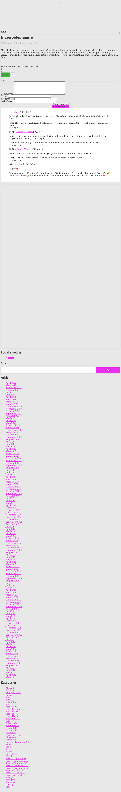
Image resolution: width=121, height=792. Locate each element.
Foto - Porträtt (13, 718)
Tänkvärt (10, 782)
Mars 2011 (11, 677)
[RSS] (13, 358)
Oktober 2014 (12, 576)
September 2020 (14, 413)
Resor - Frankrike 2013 (17, 765)
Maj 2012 (10, 644)
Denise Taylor (23, 149)
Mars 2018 (11, 479)
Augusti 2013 (12, 609)
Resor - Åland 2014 (15, 775)
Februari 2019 (12, 453)
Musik (9, 751)
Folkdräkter (11, 702)
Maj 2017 (10, 503)
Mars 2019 (11, 451)
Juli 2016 (10, 526)
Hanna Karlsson (24, 132)
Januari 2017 (12, 512)
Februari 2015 (12, 566)
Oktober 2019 (12, 435)
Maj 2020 (10, 418)
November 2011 (13, 658)
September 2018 (14, 465)
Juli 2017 (10, 498)
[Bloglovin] (11, 358)
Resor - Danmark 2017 (17, 761)
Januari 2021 (12, 404)
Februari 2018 (12, 482)
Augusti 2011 (12, 665)
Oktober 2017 (12, 491)
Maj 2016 (10, 531)
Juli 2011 (10, 668)
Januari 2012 (12, 654)
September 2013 (14, 606)
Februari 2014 (12, 595)
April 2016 (11, 533)
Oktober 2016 (12, 519)
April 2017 (11, 505)
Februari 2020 (13, 425)
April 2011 (11, 675)
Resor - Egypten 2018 (16, 763)
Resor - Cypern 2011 (16, 758)
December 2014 (13, 571)
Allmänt (10, 688)
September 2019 (14, 437)
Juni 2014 (10, 585)
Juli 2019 (10, 442)
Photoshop (11, 754)
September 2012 (14, 635)
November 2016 (14, 517)
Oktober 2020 (13, 411)
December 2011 (13, 656)
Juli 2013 (10, 611)
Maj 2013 (10, 616)
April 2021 (11, 397)
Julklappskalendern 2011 (18, 742)
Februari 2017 (12, 510)
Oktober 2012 (12, 632)
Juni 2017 (10, 500)
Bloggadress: (7, 99)
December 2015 (13, 543)
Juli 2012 (10, 639)
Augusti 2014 (12, 581)
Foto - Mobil (12, 714)
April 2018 (11, 477)
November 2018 (14, 460)
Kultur (9, 744)
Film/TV (10, 700)
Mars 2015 (11, 564)
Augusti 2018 (12, 468)
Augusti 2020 (12, 416)
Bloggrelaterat (13, 692)
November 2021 (14, 387)
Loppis (9, 747)
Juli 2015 (10, 555)
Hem (3, 31)
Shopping (11, 777)
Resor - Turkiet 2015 (16, 770)
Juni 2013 (10, 613)
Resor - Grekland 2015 (17, 768)
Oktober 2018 (12, 463)
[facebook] (9, 358)
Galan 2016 (11, 730)
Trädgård (10, 780)
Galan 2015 (11, 728)
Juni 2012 (10, 642)
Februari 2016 (12, 538)
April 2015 (11, 562)
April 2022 (11, 383)
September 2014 (14, 578)
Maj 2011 (10, 672)
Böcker (9, 695)
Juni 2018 (10, 472)
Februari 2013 (12, 623)
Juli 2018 (10, 470)
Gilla (7, 74)
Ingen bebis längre (17, 37)
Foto (8, 704)
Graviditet (11, 732)
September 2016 (14, 522)
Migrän (9, 749)
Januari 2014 (12, 597)
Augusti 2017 (12, 496)
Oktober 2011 (12, 661)
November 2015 (14, 545)
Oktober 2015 (12, 548)
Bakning (10, 690)
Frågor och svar (14, 723)
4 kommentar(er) (28, 43)
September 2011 (14, 663)
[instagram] (6, 358)
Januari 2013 (12, 625)
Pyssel (9, 756)
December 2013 (13, 599)
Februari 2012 (12, 651)
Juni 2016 (10, 529)
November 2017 (13, 489)
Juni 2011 (10, 670)
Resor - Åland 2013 (15, 773)
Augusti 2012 (12, 637)
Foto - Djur (11, 707)
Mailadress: (7, 101)
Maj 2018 (10, 475)
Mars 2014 (11, 592)
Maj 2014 (10, 588)
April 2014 (11, 590)
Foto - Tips (11, 721)
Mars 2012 (11, 649)
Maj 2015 (10, 559)
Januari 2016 (12, 540)
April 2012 (11, 646)
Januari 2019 (12, 456)
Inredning (11, 740)
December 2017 (13, 486)
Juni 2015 (10, 557)
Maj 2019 (10, 446)
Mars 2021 (11, 399)
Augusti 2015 (12, 552)
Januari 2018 (12, 484)
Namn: (4, 96)
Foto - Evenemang (15, 709)
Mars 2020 (11, 423)
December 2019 (13, 430)
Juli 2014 (10, 583)
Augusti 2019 (12, 439)
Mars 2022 (11, 385)
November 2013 (14, 602)
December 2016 (13, 515)
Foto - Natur (12, 716)
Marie (17, 112)
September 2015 (14, 550)
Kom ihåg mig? (62, 104)
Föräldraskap (12, 725)
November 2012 (14, 630)
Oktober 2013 (12, 604)
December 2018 (13, 458)
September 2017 (14, 493)
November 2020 (14, 409)
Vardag (9, 784)
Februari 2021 (12, 402)
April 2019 (11, 449)
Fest (8, 697)
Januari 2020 (12, 427)
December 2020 (14, 406)
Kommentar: (7, 94)
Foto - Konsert (13, 711)
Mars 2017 (11, 508)
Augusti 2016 (12, 524)
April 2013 (11, 618)
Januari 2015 (12, 569)
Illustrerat (11, 737)
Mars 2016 (11, 536)
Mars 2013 (11, 621)
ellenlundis (20, 164)
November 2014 (13, 573)
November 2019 (14, 432)
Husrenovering (13, 735)
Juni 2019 (10, 444)
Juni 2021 (10, 395)
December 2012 (13, 628)
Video (9, 787)
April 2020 (11, 420)
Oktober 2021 (12, 390)
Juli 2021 (10, 392)
